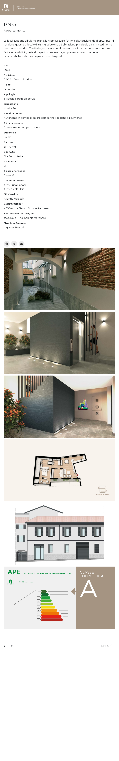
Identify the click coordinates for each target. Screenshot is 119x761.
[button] (115, 7)
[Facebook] (7, 244)
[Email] (21, 244)
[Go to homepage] (18, 7)
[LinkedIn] (14, 244)
